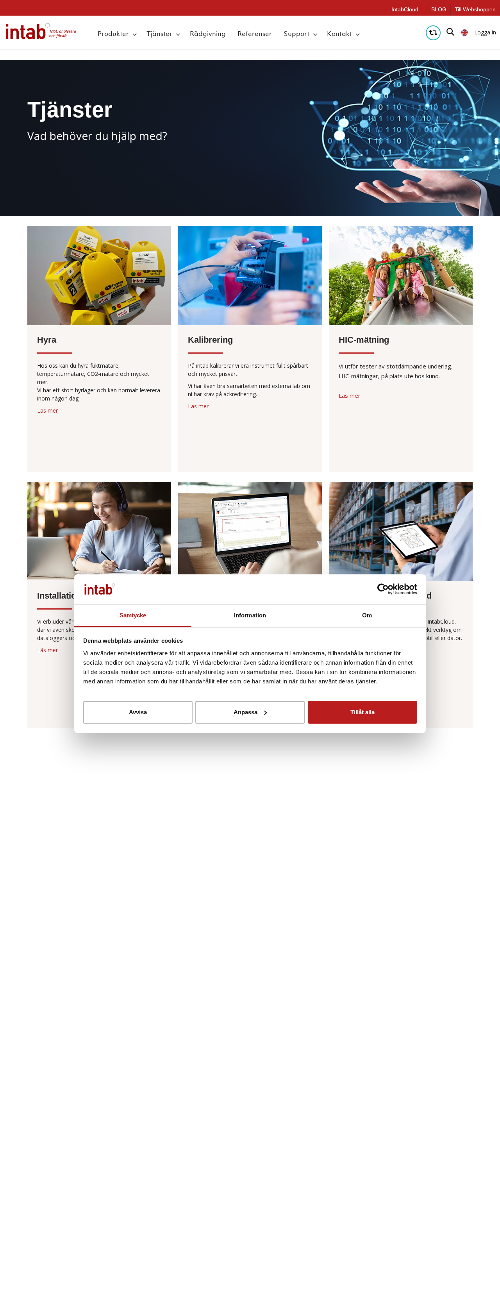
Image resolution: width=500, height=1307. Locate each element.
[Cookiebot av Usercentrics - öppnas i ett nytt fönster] (383, 589)
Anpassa (245, 712)
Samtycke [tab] (133, 614)
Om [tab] (367, 614)
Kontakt (339, 33)
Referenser (255, 33)
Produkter (113, 33)
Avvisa (138, 712)
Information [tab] (250, 614)
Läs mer (47, 410)
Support (296, 33)
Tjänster (159, 33)
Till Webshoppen (475, 9)
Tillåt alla (362, 712)
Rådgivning (208, 33)
